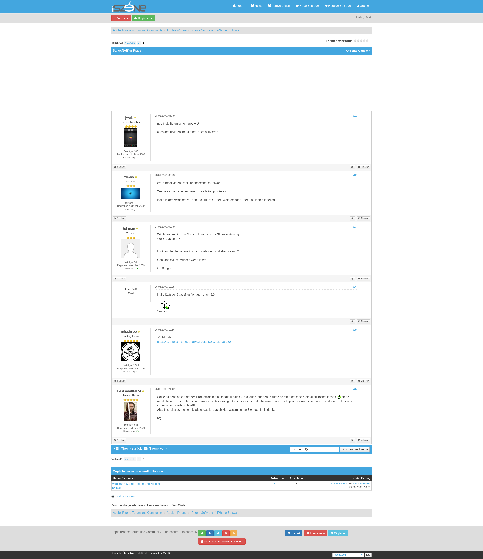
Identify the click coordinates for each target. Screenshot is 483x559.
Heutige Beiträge (339, 5)
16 (273, 483)
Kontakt (295, 533)
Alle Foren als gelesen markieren (223, 541)
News (258, 5)
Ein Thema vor (154, 448)
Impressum (171, 532)
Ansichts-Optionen (358, 50)
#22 (355, 175)
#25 (355, 329)
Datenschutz (189, 532)
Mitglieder (339, 533)
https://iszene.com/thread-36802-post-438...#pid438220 (194, 341)
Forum (240, 5)
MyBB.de (143, 553)
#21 (355, 116)
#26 (355, 389)
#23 (355, 226)
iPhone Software (202, 30)
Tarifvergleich (280, 5)
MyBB (166, 553)
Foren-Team (317, 533)
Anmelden (122, 18)
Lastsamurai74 (362, 483)
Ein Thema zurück (129, 448)
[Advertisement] (241, 83)
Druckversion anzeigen (126, 496)
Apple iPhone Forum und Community (137, 30)
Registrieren (145, 18)
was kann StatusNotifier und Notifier (136, 483)
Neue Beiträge (309, 5)
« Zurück (130, 43)
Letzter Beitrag (338, 483)
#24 (355, 286)
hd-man (117, 488)
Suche (364, 5)
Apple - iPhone (177, 30)
